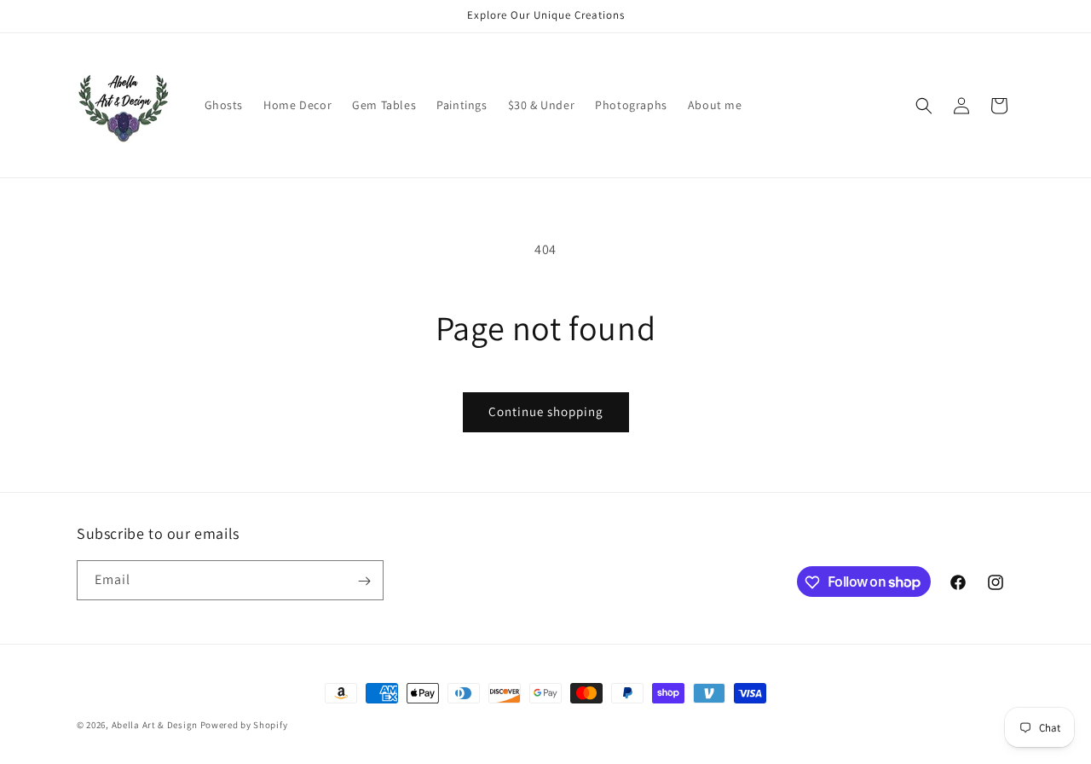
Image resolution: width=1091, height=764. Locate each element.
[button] (924, 105)
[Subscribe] (364, 581)
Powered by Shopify (244, 725)
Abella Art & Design (155, 725)
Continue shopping (545, 411)
